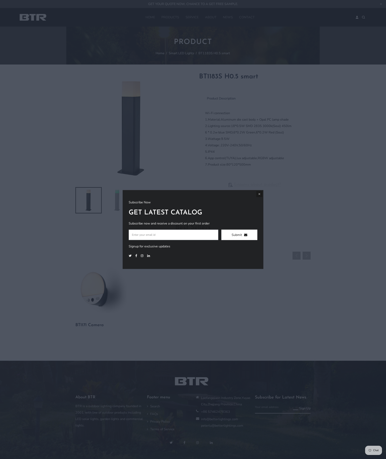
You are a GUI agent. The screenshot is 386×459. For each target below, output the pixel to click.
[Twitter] (130, 255)
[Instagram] (142, 255)
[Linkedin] (149, 255)
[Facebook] (136, 255)
